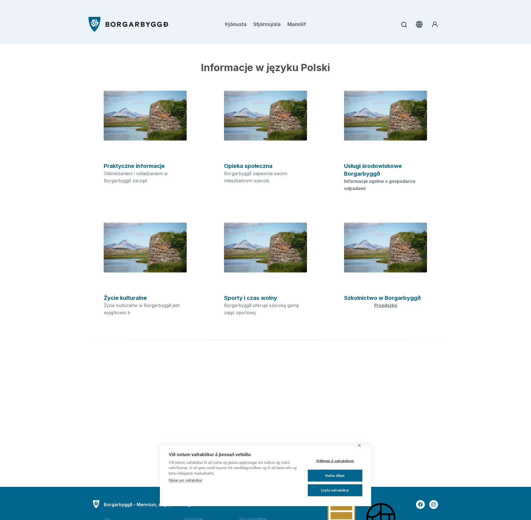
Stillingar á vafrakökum (335, 461)
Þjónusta (236, 24)
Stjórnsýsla (267, 24)
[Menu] (128, 24)
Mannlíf (296, 24)
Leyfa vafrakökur (335, 490)
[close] (359, 445)
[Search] (404, 24)
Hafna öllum (335, 476)
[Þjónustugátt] (434, 24)
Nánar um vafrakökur (185, 480)
